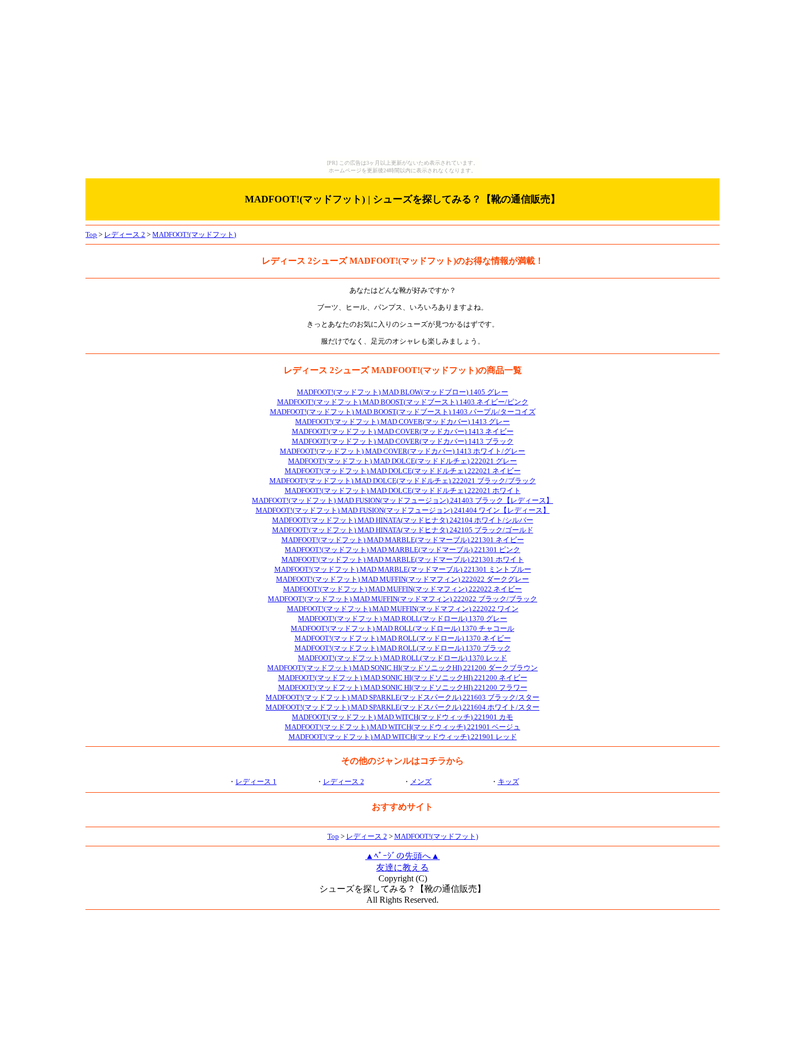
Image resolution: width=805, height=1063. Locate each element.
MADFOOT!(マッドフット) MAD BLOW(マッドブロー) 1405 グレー (402, 392)
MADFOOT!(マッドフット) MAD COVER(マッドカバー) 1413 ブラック (403, 441)
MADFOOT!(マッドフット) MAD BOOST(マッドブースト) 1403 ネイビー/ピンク (402, 402)
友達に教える (402, 867)
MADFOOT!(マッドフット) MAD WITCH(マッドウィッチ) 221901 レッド (403, 737)
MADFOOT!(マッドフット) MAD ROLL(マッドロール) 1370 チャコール (402, 628)
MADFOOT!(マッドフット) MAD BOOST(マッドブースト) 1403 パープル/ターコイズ (403, 412)
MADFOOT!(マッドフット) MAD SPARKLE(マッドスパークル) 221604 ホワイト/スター (402, 707)
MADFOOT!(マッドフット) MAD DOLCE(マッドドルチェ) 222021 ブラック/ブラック (402, 481)
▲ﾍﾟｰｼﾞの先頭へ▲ (402, 856)
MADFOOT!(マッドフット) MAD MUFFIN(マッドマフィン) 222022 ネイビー (402, 589)
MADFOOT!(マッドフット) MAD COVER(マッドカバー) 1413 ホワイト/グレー (402, 451)
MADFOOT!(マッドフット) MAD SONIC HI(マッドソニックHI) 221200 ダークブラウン (402, 668)
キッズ (508, 781)
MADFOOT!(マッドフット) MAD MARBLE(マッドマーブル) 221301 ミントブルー (402, 569)
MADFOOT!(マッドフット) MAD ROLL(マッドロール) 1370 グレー (402, 618)
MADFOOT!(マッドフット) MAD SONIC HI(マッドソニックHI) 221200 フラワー (402, 687)
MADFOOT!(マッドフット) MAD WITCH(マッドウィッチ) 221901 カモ (402, 717)
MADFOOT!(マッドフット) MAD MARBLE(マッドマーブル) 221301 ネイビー (402, 540)
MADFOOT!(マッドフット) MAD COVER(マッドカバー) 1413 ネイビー (403, 431)
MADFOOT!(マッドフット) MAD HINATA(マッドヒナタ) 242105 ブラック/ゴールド (402, 530)
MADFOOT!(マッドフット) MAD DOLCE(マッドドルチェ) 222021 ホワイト (403, 490)
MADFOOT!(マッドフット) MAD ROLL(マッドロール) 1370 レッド (402, 658)
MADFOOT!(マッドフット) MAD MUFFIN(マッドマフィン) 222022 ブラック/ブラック (402, 599)
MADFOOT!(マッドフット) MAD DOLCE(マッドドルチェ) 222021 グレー (402, 461)
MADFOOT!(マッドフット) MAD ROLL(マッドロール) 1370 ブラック (403, 648)
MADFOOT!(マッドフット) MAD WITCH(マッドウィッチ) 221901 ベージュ (402, 727)
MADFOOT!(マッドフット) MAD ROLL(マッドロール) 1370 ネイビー (403, 638)
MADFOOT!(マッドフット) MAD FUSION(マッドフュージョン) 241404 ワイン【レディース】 (403, 510)
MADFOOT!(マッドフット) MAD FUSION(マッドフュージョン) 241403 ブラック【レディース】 (402, 500)
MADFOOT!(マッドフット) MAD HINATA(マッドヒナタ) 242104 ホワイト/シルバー (402, 520)
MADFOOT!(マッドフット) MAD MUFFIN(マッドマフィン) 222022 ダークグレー (402, 579)
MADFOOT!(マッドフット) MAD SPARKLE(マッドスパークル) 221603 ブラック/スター (402, 697)
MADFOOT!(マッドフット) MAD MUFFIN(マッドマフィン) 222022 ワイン (403, 609)
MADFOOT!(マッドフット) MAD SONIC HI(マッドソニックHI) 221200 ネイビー (402, 677)
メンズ (421, 781)
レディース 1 (256, 781)
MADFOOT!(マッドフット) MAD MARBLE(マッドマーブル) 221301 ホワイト (402, 559)
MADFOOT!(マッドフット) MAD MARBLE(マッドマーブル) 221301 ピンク (402, 549)
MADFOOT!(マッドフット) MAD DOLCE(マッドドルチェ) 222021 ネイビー (403, 471)
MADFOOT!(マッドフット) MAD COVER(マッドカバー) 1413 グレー (402, 421)
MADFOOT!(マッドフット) (194, 234)
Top (91, 234)
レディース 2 (124, 234)
